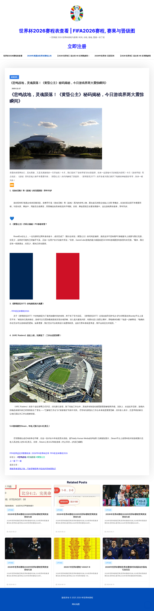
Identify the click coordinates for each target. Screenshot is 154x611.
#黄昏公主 (40, 457)
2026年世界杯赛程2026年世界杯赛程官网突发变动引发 (28, 515)
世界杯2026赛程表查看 (12, 56)
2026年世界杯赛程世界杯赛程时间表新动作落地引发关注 (126, 568)
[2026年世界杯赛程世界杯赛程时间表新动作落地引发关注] (126, 548)
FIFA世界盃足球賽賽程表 (20, 453)
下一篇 (19, 461)
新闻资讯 (14, 77)
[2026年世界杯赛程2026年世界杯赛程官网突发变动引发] (28, 495)
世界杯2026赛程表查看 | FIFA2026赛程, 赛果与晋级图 (77, 30)
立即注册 (77, 46)
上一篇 (12, 461)
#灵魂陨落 (31, 457)
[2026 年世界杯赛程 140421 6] (77, 548)
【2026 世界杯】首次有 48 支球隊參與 (135, 56)
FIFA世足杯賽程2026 (20, 311)
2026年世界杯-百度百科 (104, 56)
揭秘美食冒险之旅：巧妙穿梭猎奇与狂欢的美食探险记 (33, 468)
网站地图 (76, 604)
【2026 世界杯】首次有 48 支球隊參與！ (73, 56)
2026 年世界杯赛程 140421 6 (77, 567)
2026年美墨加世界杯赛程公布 (39, 56)
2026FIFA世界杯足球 (40, 453)
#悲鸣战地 (21, 457)
